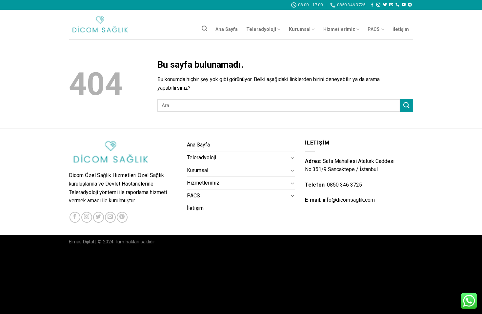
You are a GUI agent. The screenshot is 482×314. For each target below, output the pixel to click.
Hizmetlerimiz (339, 29)
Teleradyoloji (261, 29)
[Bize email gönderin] (391, 5)
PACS (374, 29)
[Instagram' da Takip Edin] (378, 5)
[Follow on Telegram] (410, 5)
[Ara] (204, 29)
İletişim (400, 29)
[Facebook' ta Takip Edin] (372, 5)
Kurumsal (300, 29)
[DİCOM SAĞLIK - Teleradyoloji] (101, 24)
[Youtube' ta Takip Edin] (404, 5)
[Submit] (406, 105)
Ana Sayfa (226, 29)
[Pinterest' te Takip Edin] (122, 217)
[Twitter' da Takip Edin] (385, 5)
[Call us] (397, 5)
